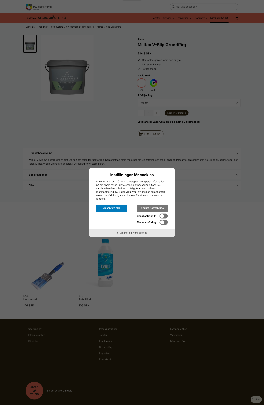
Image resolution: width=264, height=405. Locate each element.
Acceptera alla (111, 208)
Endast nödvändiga (152, 208)
